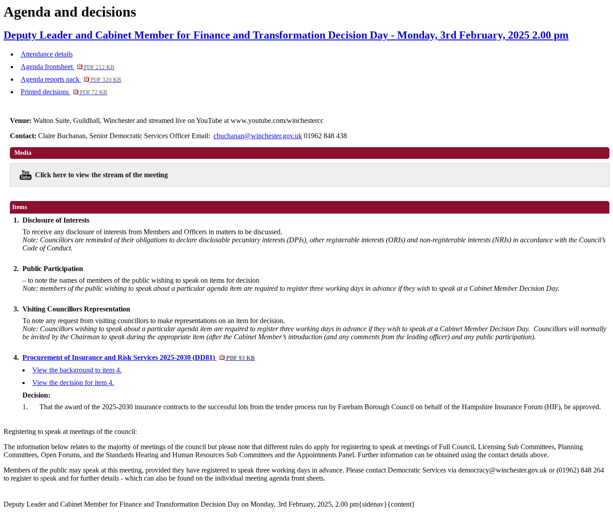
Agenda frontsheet (67, 66)
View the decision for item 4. (73, 382)
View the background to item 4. (77, 370)
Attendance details (47, 54)
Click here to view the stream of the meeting (101, 175)
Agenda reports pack (71, 79)
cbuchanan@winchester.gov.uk (258, 136)
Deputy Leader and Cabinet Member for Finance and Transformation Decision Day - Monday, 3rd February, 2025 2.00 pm (286, 35)
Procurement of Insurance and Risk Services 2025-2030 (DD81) (138, 357)
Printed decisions (64, 92)
